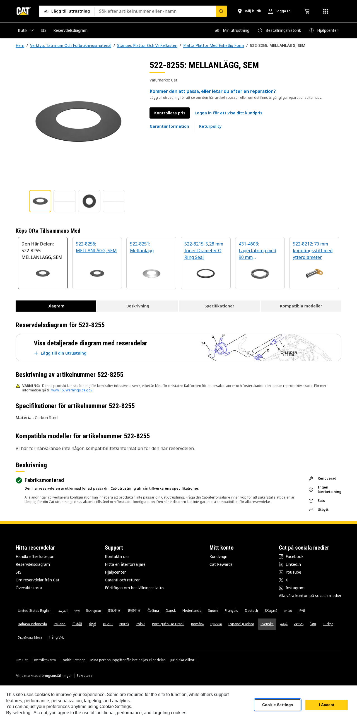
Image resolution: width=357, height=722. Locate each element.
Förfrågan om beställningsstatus (134, 587)
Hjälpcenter (115, 572)
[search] (221, 11)
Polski (140, 624)
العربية (62, 610)
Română (197, 624)
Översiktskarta (29, 587)
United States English (35, 610)
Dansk (171, 610)
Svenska (267, 624)
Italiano (60, 624)
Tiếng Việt (56, 637)
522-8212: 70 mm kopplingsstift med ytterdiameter (312, 250)
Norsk (124, 624)
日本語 (77, 624)
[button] (228, 113)
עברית (288, 610)
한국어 (108, 624)
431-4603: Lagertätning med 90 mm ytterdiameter (257, 251)
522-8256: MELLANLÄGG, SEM (96, 247)
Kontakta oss (117, 556)
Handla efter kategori (35, 556)
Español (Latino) (241, 624)
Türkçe (328, 624)
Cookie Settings (73, 660)
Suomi (213, 610)
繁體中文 (134, 610)
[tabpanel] (78, 121)
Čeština (153, 610)
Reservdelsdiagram (33, 564)
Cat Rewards (221, 564)
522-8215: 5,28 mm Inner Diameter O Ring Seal (203, 250)
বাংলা (76, 610)
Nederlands (191, 610)
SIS (18, 572)
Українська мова (30, 637)
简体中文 (114, 610)
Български (93, 610)
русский (216, 624)
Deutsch (251, 610)
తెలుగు (298, 624)
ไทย (313, 624)
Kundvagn (218, 556)
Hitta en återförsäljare (125, 564)
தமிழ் (284, 624)
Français (231, 610)
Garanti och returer (122, 580)
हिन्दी (302, 610)
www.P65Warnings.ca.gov (71, 390)
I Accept (326, 705)
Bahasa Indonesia (32, 624)
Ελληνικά (271, 610)
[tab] (40, 201)
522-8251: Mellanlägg (142, 247)
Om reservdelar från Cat (37, 580)
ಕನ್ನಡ (92, 624)
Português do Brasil (168, 624)
